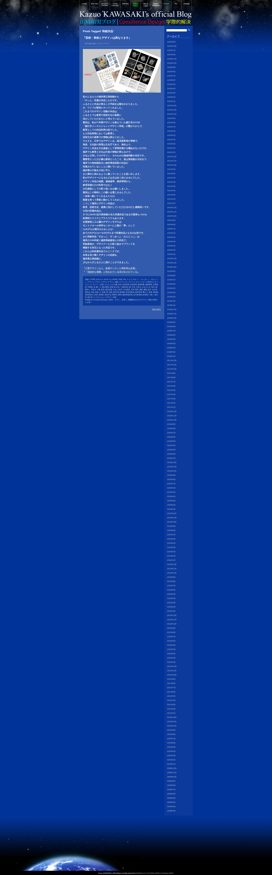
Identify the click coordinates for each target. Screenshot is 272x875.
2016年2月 (171, 454)
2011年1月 (171, 713)
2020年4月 (171, 242)
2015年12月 (172, 462)
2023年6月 (171, 80)
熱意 (97, 292)
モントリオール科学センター (147, 282)
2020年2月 (171, 250)
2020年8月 (171, 225)
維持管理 (138, 292)
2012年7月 (171, 637)
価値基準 (148, 284)
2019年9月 (171, 271)
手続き (93, 290)
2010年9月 (171, 730)
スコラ (129, 279)
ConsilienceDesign (100, 300)
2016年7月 (171, 433)
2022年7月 (171, 127)
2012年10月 (172, 624)
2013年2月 (171, 607)
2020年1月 (171, 254)
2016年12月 (172, 412)
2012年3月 (171, 654)
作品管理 (133, 284)
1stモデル (99, 279)
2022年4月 (171, 140)
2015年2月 (171, 505)
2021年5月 (171, 186)
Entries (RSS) (154, 873)
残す (149, 290)
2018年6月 (171, 335)
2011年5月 (171, 696)
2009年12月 (172, 768)
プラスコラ (123, 282)
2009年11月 (172, 773)
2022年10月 (172, 114)
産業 (103, 292)
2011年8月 (171, 683)
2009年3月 (171, 807)
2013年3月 (171, 603)
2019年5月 (171, 288)
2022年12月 (172, 106)
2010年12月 (172, 717)
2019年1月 (171, 305)
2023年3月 (171, 93)
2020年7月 (171, 229)
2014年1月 (171, 560)
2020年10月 (172, 216)
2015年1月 (171, 509)
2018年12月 (172, 310)
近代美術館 (137, 295)
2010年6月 (171, 743)
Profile (84, 4)
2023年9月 (171, 67)
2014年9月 (171, 526)
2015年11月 (172, 467)
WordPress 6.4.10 (142, 873)
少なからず (146, 287)
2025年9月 (171, 42)
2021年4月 (171, 191)
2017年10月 (172, 369)
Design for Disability (105, 4)
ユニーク (88, 284)
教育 (103, 290)
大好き (138, 287)
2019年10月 (172, 267)
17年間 (92, 279)
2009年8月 (171, 785)
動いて (98, 287)
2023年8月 (171, 72)
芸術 (96, 295)
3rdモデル (108, 279)
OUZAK (166, 4)
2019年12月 (172, 259)
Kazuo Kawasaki (156, 4)
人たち (107, 284)
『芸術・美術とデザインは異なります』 (107, 37)
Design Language (115, 4)
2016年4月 (171, 445)
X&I (124, 279)
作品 (120, 284)
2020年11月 (172, 212)
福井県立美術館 (119, 292)
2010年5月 (171, 747)
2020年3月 (171, 246)
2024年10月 (172, 46)
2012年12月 (172, 615)
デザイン (91, 282)
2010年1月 (171, 764)
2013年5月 (171, 594)
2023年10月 (172, 63)
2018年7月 (171, 331)
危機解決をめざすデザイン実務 (140, 300)
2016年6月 (171, 437)
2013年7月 (171, 586)
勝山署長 (105, 287)
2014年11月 (172, 518)
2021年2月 (171, 199)
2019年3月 (171, 297)
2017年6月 (171, 386)
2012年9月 (171, 628)
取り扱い (117, 287)
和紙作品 (125, 287)
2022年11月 (172, 110)
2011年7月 (171, 688)
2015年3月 (171, 501)
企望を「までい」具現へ (117, 300)
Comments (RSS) (167, 873)
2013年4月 (171, 598)
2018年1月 (171, 356)
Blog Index (94, 4)
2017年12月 (172, 361)
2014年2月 (171, 556)
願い (152, 295)
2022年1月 (171, 152)
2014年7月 (171, 535)
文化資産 (126, 290)
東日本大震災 (145, 5)
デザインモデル (101, 282)
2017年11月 (172, 365)
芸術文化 (108, 295)
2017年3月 (171, 399)
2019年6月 (171, 284)
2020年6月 (171, 233)
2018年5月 (171, 339)
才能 (98, 290)
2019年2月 (171, 301)
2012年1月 (171, 662)
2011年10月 (172, 675)
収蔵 (111, 287)
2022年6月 (171, 131)
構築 (145, 290)
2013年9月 (171, 577)
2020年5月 (171, 237)
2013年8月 (171, 581)
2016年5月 (171, 441)
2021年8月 (171, 174)
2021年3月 (171, 195)
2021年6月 (171, 182)
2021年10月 (172, 165)
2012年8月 (171, 632)
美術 (150, 292)
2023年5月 (171, 84)
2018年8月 (171, 327)
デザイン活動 (113, 282)
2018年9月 (171, 322)
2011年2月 (171, 709)
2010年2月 (171, 760)
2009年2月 (171, 811)
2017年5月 (171, 390)
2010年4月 (171, 751)
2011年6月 (171, 692)
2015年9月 (171, 475)
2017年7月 (171, 382)
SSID (120, 279)
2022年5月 (171, 135)
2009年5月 (171, 798)
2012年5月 (171, 645)
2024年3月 (171, 55)
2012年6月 (171, 641)
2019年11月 (172, 263)
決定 (92, 292)
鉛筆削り (146, 295)
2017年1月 (171, 407)
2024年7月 (171, 50)
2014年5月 (171, 543)
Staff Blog (125, 4)
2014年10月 (172, 522)
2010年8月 (171, 734)
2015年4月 (171, 496)
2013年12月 (172, 564)
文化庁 (119, 290)
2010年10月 (172, 726)
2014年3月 (171, 552)
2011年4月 (171, 700)
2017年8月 (171, 378)
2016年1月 (171, 458)
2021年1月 (171, 203)
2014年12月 (172, 513)
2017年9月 (171, 373)
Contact (187, 4)
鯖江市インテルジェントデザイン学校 (102, 297)
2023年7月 (171, 76)
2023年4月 (171, 89)
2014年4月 (171, 547)
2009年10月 (172, 777)
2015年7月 (171, 484)
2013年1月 (171, 611)
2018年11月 (172, 314)
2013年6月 (171, 590)
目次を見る (156, 309)
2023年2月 (171, 97)
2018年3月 (171, 348)
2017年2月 (171, 403)
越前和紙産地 (127, 295)
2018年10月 (172, 318)
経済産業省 (130, 292)
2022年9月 (171, 118)
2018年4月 (171, 344)
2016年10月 (172, 420)
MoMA (114, 279)
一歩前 (101, 284)
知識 (110, 292)
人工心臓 (113, 284)
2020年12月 (172, 208)
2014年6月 (171, 539)
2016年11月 (172, 416)
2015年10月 (172, 471)
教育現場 (108, 290)
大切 (133, 287)
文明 (132, 290)
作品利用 (125, 284)
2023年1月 (171, 101)
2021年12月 (172, 157)
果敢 (141, 290)
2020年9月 (171, 220)
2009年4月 (171, 802)
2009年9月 (171, 781)
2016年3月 (171, 450)
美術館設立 (89, 295)
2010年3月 (171, 756)
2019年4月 (171, 293)
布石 (153, 287)
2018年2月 (171, 352)
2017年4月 (171, 395)
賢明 (120, 295)
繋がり (145, 292)
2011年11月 (172, 671)
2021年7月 (171, 178)
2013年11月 (172, 569)
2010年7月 (171, 739)
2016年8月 (171, 428)
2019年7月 (171, 280)
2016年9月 (171, 424)
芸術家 (101, 295)
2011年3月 (171, 705)
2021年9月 (171, 169)
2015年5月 (171, 492)
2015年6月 (171, 488)
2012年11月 (172, 620)
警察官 (114, 295)
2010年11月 (172, 722)
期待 (137, 290)
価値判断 (141, 284)
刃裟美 (90, 287)
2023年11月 (172, 59)
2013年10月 (172, 573)
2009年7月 (171, 790)
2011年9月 (171, 679)
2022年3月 (171, 144)
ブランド (131, 282)
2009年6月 (171, 794)
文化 (114, 290)
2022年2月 (171, 148)
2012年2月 (171, 658)
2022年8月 (171, 123)
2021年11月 (172, 161)
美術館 (155, 292)
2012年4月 (171, 649)
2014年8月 (171, 530)
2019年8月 (171, 276)
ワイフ (95, 284)
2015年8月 (171, 479)
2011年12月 (172, 666)
